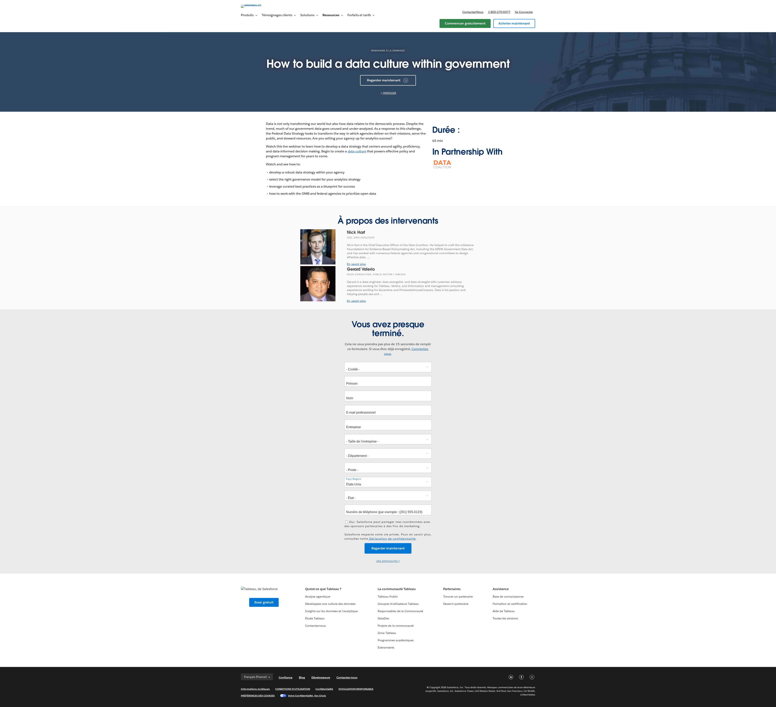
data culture (357, 151)
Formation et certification (510, 604)
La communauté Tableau (396, 589)
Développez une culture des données (330, 604)
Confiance (285, 677)
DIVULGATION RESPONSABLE (355, 689)
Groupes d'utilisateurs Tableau (398, 604)
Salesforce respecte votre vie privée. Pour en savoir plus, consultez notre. (388, 536)
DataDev (383, 618)
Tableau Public (388, 596)
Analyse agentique (317, 596)
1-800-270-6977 (499, 12)
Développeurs (320, 677)
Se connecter (524, 12)
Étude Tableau (315, 618)
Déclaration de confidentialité (392, 538)
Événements (386, 647)
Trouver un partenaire (457, 596)
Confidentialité (324, 689)
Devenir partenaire (455, 604)
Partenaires (451, 589)
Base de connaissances (508, 596)
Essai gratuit (264, 602)
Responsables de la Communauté (400, 611)
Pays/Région (353, 479)
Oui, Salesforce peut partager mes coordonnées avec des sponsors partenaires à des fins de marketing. (387, 524)
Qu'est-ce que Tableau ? (323, 589)
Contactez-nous (472, 12)
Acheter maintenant (514, 23)
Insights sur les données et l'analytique (331, 611)
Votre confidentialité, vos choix (307, 695)
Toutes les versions (505, 618)
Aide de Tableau (504, 611)
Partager (389, 93)
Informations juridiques (255, 689)
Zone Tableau (387, 633)
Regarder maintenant (383, 80)
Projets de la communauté (395, 625)
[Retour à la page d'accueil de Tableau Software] (258, 4)
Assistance (501, 589)
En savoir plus (356, 264)
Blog (302, 677)
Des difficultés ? (388, 561)
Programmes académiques (395, 640)
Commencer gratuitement (465, 23)
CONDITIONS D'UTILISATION (292, 689)
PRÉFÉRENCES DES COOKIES (258, 695)
